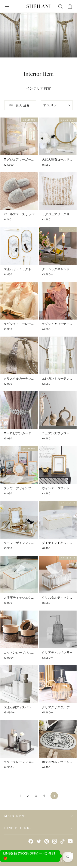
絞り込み (22, 105)
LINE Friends (18, 828)
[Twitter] (38, 841)
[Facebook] (30, 841)
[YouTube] (70, 841)
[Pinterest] (46, 841)
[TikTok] (62, 841)
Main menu (15, 815)
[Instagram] (54, 841)
